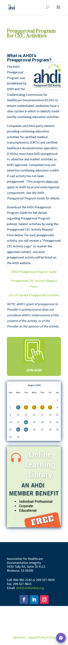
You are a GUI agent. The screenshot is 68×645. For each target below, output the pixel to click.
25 (26, 429)
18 (26, 422)
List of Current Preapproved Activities (34, 295)
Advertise (19, 637)
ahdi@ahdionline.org (30, 588)
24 (18, 429)
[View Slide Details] (34, 486)
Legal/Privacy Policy (41, 637)
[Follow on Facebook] (24, 599)
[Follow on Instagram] (44, 599)
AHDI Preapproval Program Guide (34, 272)
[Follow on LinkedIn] (34, 599)
